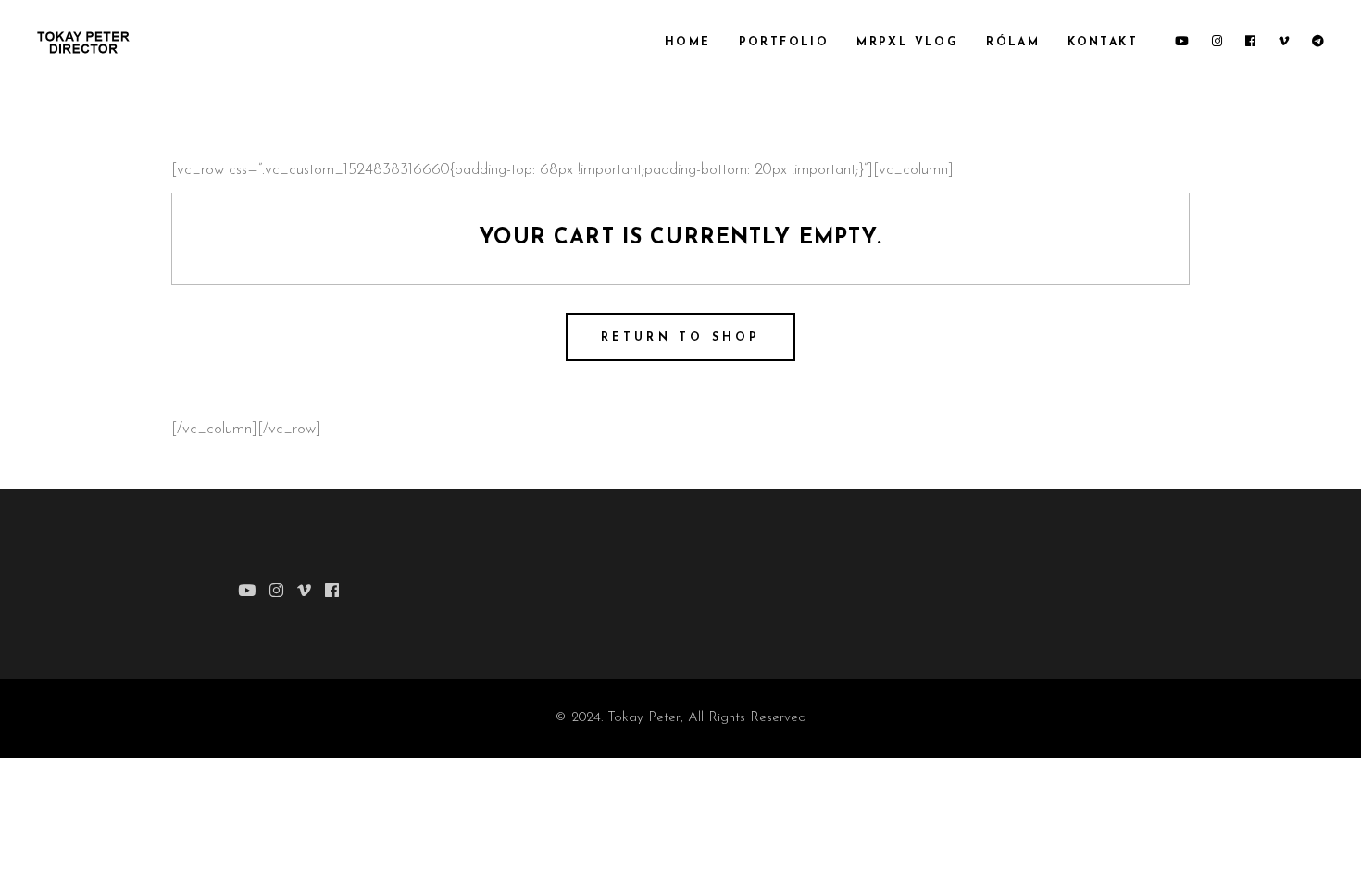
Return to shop (681, 337)
